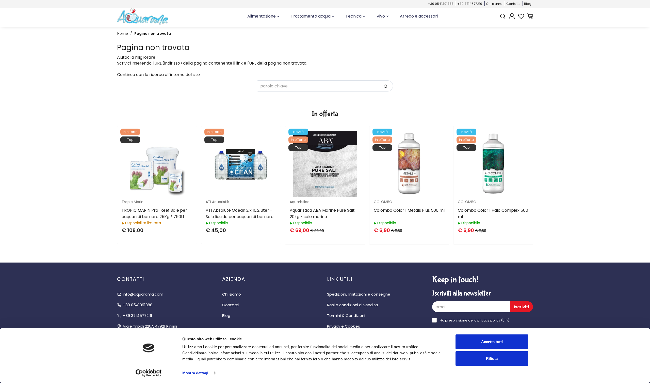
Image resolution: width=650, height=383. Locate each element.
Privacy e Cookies (343, 326)
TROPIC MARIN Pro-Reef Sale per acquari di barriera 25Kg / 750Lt (154, 213)
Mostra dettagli (195, 373)
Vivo (381, 16)
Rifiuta (492, 358)
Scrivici (124, 63)
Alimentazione (262, 16)
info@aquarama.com (143, 294)
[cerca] (503, 16)
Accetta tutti (492, 342)
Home (122, 33)
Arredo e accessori (419, 16)
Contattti (513, 3)
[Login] (512, 16)
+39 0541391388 (440, 3)
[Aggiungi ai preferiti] (184, 151)
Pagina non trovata (152, 33)
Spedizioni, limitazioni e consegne (358, 294)
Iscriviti (521, 307)
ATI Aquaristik (217, 201)
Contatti (230, 305)
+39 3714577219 (469, 3)
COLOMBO (383, 201)
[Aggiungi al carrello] (184, 139)
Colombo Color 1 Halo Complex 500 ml (493, 213)
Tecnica (354, 16)
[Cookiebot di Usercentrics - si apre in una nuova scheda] (148, 373)
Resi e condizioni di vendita (352, 305)
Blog (527, 3)
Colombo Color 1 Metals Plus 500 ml (409, 210)
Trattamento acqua (311, 16)
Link (505, 320)
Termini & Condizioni (346, 315)
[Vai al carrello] (530, 16)
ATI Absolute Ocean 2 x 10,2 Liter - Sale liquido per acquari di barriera (239, 213)
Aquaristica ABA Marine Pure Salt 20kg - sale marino (322, 213)
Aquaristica (300, 201)
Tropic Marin (132, 201)
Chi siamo (494, 3)
